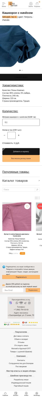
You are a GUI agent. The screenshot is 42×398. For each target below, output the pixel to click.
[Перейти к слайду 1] (19, 70)
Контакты (21, 360)
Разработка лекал (21, 380)
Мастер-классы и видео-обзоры (21, 371)
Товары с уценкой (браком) (21, 352)
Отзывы (21, 342)
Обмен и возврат (21, 339)
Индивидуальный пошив (21, 383)
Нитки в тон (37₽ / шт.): (12, 130)
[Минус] (4, 135)
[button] (21, 77)
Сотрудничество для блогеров (21, 363)
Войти (31, 6)
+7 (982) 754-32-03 (21, 310)
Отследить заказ (21, 345)
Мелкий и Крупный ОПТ (21, 348)
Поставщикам (21, 366)
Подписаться (21, 277)
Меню (4, 6)
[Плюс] (19, 135)
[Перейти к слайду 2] (22, 70)
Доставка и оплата (21, 336)
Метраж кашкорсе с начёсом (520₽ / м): (19, 117)
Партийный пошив (21, 386)
